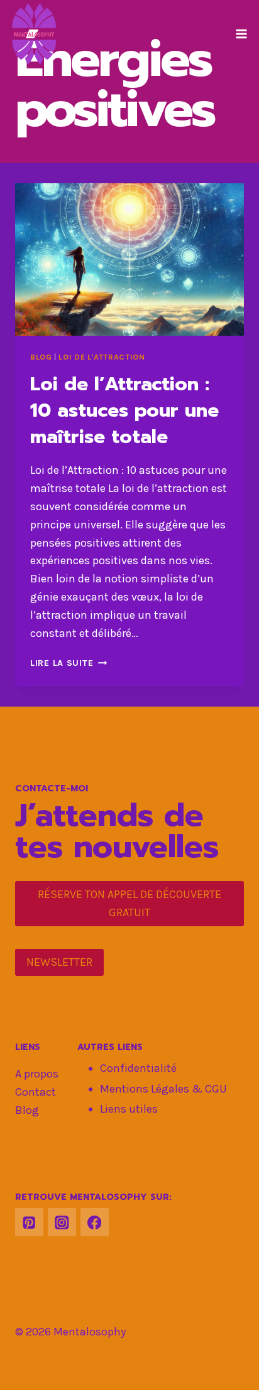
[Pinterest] (29, 1222)
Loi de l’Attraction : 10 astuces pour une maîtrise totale (124, 410)
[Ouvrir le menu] (241, 33)
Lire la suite (68, 663)
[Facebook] (94, 1222)
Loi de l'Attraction (101, 356)
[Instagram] (62, 1222)
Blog (41, 356)
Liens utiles (129, 1109)
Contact (35, 1092)
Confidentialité (138, 1068)
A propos (36, 1074)
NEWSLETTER (59, 962)
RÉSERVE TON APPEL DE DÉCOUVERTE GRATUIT (129, 903)
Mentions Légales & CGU (163, 1089)
